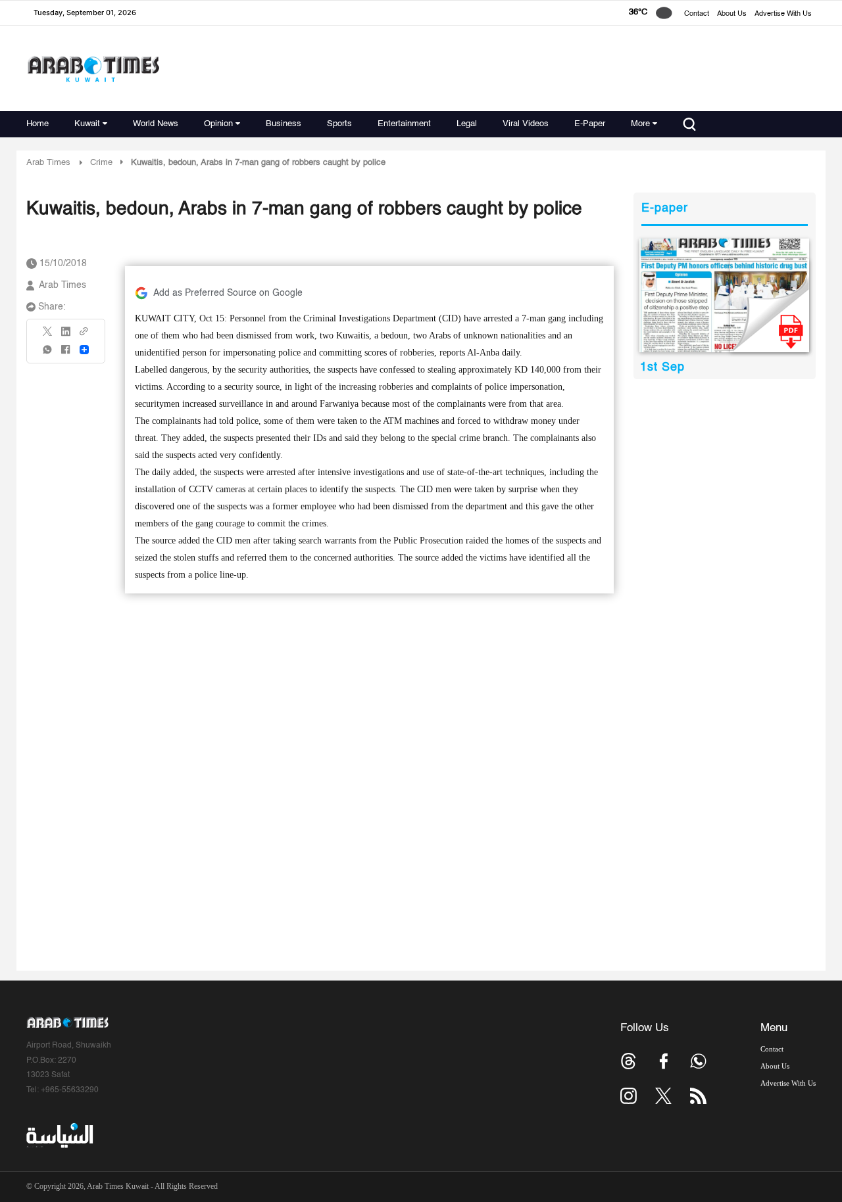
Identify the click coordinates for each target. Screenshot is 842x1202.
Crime (101, 162)
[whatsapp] (48, 354)
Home (37, 124)
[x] (663, 1096)
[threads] (628, 1061)
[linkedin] (66, 336)
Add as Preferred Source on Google (228, 293)
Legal (467, 124)
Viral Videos (526, 124)
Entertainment (404, 124)
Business (283, 124)
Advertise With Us (783, 14)
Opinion (218, 124)
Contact (696, 14)
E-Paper (589, 124)
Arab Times (48, 162)
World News (155, 124)
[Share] (84, 349)
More (640, 124)
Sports (339, 124)
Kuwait (87, 124)
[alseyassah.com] (59, 1135)
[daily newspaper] (724, 295)
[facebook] (66, 354)
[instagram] (628, 1096)
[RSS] (698, 1096)
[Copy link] (84, 335)
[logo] (93, 68)
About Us (732, 14)
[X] (48, 335)
